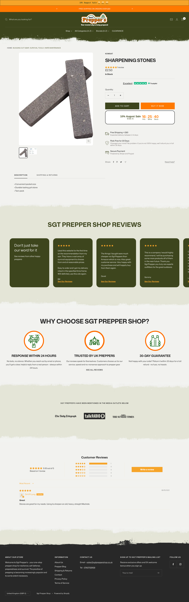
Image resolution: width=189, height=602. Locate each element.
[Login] (177, 19)
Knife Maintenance (53, 48)
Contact (58, 574)
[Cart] (182, 19)
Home (9, 48)
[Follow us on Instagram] (180, 564)
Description (20, 175)
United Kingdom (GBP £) (16, 593)
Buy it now (157, 106)
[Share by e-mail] (125, 162)
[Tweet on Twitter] (121, 162)
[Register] (158, 573)
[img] (25, 490)
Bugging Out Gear (21, 48)
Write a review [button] (147, 469)
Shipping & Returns (63, 570)
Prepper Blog (60, 566)
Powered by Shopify (61, 593)
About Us (59, 562)
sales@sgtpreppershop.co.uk (99, 562)
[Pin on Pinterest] (117, 162)
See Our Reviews (65, 281)
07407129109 (89, 567)
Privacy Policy (61, 579)
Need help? (170, 162)
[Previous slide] (13, 260)
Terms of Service (62, 583)
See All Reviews (94, 370)
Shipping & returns (47, 175)
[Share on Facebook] (113, 162)
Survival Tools (37, 48)
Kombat (109, 53)
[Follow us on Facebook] (173, 564)
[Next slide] (176, 260)
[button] (111, 67)
